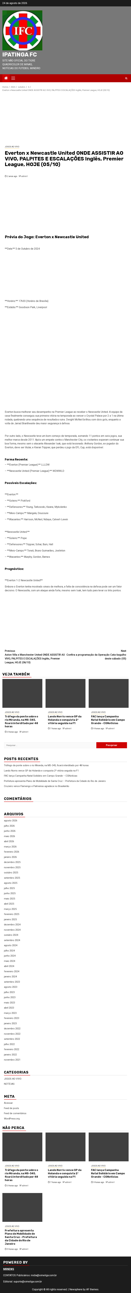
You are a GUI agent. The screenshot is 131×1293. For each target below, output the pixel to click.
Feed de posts (11, 1108)
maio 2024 (9, 961)
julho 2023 (9, 992)
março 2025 (10, 909)
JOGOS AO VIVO (12, 147)
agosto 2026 (10, 820)
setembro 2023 (12, 981)
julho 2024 (9, 950)
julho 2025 (9, 888)
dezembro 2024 (12, 924)
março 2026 (10, 846)
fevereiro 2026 (11, 851)
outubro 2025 (11, 872)
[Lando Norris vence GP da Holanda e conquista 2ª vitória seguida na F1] (65, 693)
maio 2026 (9, 836)
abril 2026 (9, 841)
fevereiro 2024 (11, 971)
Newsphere (75, 1289)
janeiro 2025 (10, 919)
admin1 (24, 176)
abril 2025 (9, 903)
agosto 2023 (10, 987)
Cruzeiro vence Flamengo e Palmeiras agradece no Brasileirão (36, 786)
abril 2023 (9, 1007)
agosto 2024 (10, 945)
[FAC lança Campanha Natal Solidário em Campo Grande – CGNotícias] (109, 693)
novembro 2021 (12, 1059)
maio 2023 (9, 1002)
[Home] (6, 78)
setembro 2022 (12, 1039)
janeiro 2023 (10, 1023)
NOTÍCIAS (9, 1083)
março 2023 (10, 1013)
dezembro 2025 (12, 862)
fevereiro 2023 (11, 1018)
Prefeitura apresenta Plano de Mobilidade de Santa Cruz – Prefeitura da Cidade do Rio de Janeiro (55, 781)
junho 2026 (9, 831)
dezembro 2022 (12, 1028)
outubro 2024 (11, 935)
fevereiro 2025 (11, 914)
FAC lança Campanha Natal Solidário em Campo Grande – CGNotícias (108, 720)
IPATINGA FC (19, 54)
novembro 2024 (12, 929)
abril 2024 (9, 966)
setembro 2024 (12, 940)
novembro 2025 (12, 867)
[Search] (126, 78)
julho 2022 (9, 1044)
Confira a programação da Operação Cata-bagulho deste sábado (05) (96, 654)
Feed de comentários (15, 1113)
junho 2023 (9, 997)
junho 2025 (9, 893)
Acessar (8, 1102)
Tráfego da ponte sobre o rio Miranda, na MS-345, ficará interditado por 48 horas (21, 721)
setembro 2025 (12, 877)
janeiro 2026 (10, 857)
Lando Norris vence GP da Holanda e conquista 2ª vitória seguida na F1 (64, 720)
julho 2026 (9, 825)
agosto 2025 (10, 883)
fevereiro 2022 (11, 1049)
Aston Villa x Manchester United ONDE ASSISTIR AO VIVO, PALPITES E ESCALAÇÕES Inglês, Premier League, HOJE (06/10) (35, 656)
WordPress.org (12, 1118)
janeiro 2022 (10, 1054)
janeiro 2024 (10, 976)
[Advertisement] (65, 118)
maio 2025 (9, 898)
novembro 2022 (12, 1033)
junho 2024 (9, 955)
